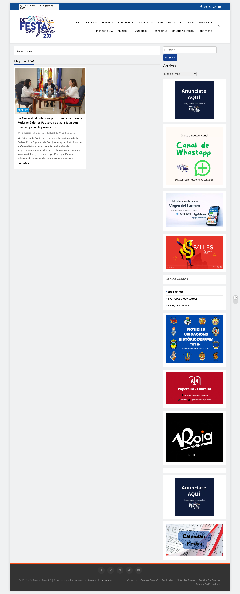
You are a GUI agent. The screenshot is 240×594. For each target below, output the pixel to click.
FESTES (106, 22)
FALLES (90, 22)
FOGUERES (124, 22)
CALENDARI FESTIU (183, 31)
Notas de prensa (186, 580)
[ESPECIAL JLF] (194, 362)
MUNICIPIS (141, 31)
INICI (78, 22)
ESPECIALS (161, 31)
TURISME (204, 22)
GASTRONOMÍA (104, 31)
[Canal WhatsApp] (194, 184)
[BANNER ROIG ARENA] (194, 461)
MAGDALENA (165, 22)
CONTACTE (206, 31)
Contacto (132, 580)
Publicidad (168, 580)
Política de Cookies (209, 580)
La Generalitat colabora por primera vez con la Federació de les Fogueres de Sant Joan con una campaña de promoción (50, 122)
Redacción (26, 132)
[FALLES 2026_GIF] (194, 268)
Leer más (22, 163)
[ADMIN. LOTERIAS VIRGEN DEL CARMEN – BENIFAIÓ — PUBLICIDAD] (194, 226)
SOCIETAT (144, 22)
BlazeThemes (107, 580)
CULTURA (185, 22)
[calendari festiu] (194, 555)
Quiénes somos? (149, 580)
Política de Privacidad (208, 584)
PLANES (122, 31)
